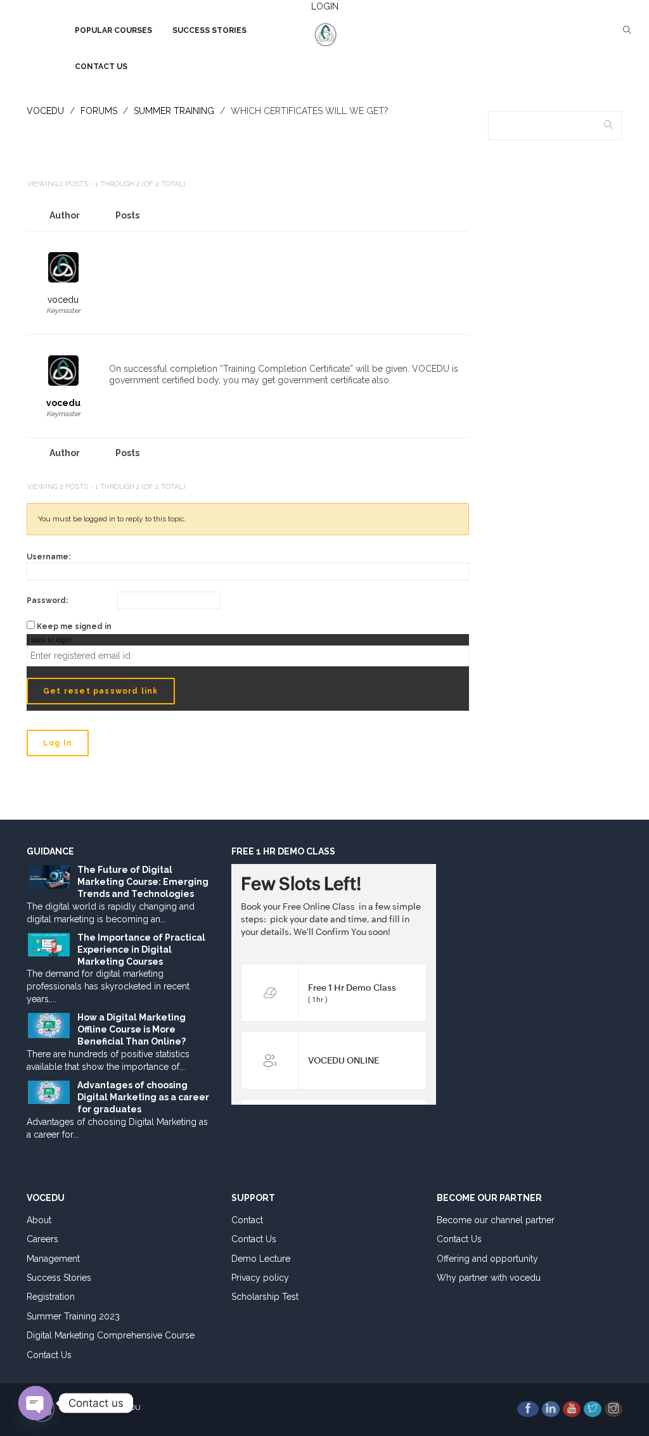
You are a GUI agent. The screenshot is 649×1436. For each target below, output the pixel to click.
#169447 (455, 246)
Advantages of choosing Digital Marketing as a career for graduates (143, 1097)
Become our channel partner (496, 1220)
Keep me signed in (74, 626)
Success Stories (59, 1278)
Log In (57, 743)
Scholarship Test (265, 1297)
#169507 (453, 349)
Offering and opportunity (487, 1259)
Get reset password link (100, 691)
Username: (48, 556)
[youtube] (572, 1409)
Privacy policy (260, 1278)
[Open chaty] (35, 1403)
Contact (247, 1220)
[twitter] (592, 1409)
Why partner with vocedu (489, 1278)
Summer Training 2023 (73, 1316)
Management (53, 1259)
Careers (42, 1239)
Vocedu (45, 111)
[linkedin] (551, 1409)
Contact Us (49, 1355)
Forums (98, 111)
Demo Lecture (260, 1259)
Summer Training (174, 111)
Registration (51, 1297)
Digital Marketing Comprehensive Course (111, 1335)
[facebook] (528, 1409)
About (39, 1220)
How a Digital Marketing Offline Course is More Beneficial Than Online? (131, 1029)
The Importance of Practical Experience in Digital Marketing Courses (141, 949)
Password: (47, 600)
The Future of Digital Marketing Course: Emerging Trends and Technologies (143, 882)
